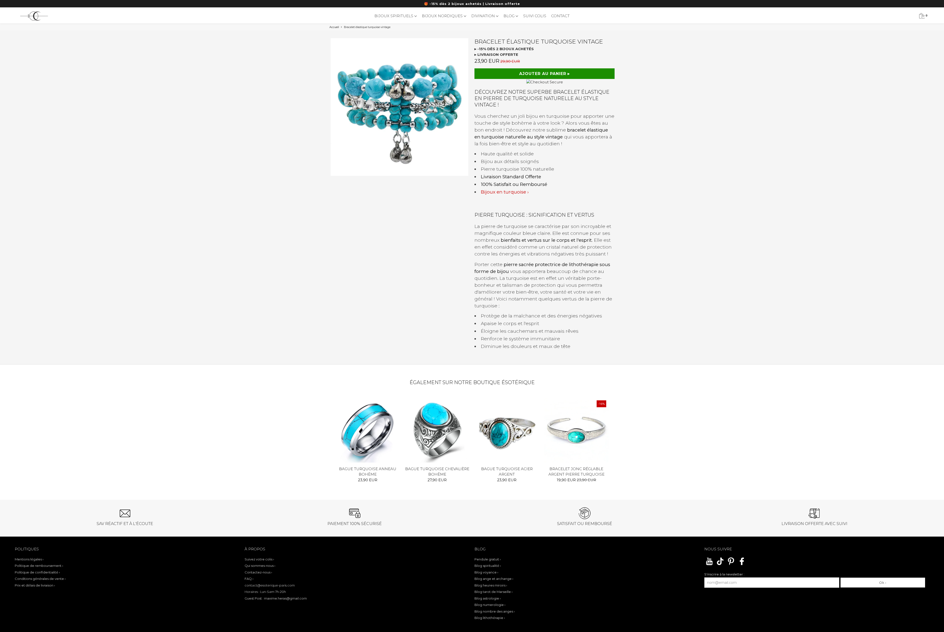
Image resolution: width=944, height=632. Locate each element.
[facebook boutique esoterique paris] (742, 564)
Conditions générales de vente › (40, 579)
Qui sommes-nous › (260, 566)
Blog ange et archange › (493, 579)
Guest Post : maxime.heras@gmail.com (276, 598)
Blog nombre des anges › (494, 611)
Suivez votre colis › (259, 559)
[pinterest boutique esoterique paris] (731, 564)
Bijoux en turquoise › (505, 192)
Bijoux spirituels (394, 16)
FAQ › (249, 579)
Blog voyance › (486, 572)
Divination (483, 16)
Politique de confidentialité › (37, 572)
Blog (509, 16)
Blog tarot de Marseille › (493, 592)
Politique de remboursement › (39, 566)
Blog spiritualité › (487, 566)
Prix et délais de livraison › (35, 585)
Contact (560, 16)
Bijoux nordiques (443, 16)
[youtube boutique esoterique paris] (709, 564)
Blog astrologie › (487, 598)
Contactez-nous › (258, 572)
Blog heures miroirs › (490, 585)
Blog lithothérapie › (489, 618)
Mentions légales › (29, 559)
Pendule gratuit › (487, 559)
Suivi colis (534, 16)
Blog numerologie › (489, 605)
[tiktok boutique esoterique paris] (720, 564)
